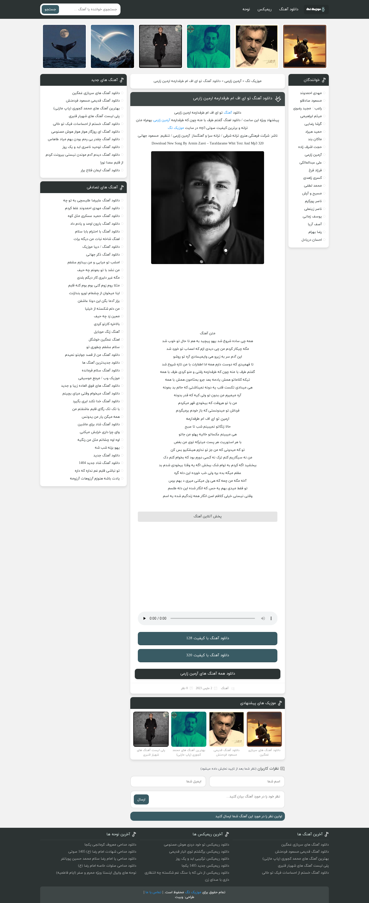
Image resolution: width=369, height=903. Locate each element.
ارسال (141, 799)
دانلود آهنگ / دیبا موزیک (101, 246)
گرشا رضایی (313, 124)
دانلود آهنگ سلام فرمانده (101, 370)
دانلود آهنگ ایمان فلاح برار (100, 170)
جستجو (50, 9)
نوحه (246, 9)
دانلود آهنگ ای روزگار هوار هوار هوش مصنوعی (85, 131)
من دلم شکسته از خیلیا (102, 308)
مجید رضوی (302, 108)
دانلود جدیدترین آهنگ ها (101, 362)
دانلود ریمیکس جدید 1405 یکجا (205, 865)
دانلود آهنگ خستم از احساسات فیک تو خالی (86, 124)
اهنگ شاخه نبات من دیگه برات (97, 239)
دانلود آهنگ (288, 9)
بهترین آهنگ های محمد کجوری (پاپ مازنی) (86, 108)
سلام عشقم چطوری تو (103, 347)
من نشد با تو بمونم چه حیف (98, 270)
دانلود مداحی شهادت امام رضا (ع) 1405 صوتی (102, 851)
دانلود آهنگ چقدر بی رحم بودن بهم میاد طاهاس (84, 139)
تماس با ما (153, 892)
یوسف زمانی (312, 216)
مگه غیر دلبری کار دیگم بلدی (98, 277)
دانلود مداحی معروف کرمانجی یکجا (110, 844)
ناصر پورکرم (313, 201)
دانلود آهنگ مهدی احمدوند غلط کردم (92, 208)
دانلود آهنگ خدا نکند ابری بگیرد (96, 401)
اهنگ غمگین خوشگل (104, 339)
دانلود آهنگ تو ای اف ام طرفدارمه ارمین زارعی (232, 98)
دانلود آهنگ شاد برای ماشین (99, 424)
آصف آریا (315, 224)
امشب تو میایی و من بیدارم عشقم (94, 262)
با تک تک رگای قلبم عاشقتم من (96, 409)
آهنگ (228, 112)
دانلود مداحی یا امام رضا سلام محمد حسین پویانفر (98, 858)
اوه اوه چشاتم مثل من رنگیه (99, 440)
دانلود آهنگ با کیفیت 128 (207, 638)
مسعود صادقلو (311, 100)
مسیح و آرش (312, 193)
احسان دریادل (311, 239)
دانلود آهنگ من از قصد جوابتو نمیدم (92, 355)
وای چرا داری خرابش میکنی (100, 432)
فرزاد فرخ (315, 170)
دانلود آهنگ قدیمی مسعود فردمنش (93, 100)
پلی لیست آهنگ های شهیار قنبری (94, 116)
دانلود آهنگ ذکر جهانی (103, 254)
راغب (318, 108)
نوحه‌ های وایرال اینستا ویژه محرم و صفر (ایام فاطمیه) (96, 872)
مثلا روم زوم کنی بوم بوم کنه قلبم (94, 285)
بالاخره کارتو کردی (107, 324)
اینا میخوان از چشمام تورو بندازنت (94, 293)
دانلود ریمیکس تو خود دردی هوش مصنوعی (196, 844)
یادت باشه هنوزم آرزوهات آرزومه (95, 478)
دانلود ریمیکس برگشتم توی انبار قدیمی (199, 851)
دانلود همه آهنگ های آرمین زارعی (207, 673)
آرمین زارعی (232, 81)
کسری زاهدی (312, 178)
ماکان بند (315, 139)
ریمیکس (265, 9)
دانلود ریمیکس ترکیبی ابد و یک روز (202, 858)
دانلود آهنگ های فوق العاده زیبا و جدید (90, 385)
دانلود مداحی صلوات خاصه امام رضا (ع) (107, 865)
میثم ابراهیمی (311, 116)
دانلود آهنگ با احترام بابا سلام (97, 231)
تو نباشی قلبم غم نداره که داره (97, 470)
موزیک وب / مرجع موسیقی (98, 378)
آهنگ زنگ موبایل (107, 332)
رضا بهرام (315, 232)
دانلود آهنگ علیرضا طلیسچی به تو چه (91, 200)
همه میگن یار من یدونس (101, 417)
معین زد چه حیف (107, 316)
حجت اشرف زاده (310, 147)
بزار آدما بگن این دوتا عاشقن (99, 301)
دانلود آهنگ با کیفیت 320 (207, 655)
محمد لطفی (313, 185)
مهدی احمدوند (311, 93)
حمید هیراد (313, 131)
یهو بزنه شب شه (107, 447)
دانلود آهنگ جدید (106, 455)
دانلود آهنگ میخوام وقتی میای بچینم (91, 393)
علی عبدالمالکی (310, 162)
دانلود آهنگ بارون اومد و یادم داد (95, 223)
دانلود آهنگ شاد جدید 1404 (99, 463)
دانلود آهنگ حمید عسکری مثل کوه (94, 216)
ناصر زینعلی (313, 209)
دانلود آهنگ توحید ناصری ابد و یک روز (91, 147)
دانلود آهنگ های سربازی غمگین (96, 93)
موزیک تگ (253, 81)
